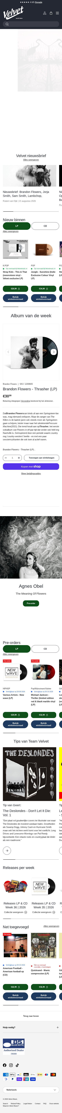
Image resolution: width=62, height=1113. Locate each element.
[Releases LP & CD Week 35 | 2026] (43, 886)
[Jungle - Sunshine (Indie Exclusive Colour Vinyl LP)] (43, 249)
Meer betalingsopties (31, 473)
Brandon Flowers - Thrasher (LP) (30, 389)
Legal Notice (27, 1103)
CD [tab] (45, 226)
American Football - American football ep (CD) (13, 971)
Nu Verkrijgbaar (31, 116)
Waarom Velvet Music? (11, 1106)
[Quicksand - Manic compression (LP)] (43, 945)
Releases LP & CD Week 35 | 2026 (44, 905)
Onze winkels (54, 1103)
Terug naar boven (31, 1016)
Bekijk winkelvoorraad (15, 298)
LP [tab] (16, 226)
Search (5, 1103)
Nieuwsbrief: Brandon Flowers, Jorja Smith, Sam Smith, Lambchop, (26, 194)
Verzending (25, 401)
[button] (51, 13)
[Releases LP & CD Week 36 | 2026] (15, 886)
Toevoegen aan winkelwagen (41, 458)
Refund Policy (15, 1103)
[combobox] (31, 24)
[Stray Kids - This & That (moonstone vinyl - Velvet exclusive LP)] (15, 249)
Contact (37, 1103)
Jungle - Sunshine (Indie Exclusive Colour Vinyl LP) (43, 275)
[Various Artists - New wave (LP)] (15, 672)
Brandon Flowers (10, 384)
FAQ (44, 1103)
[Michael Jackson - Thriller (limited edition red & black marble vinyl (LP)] (43, 672)
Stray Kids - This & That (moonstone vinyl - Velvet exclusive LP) (15, 275)
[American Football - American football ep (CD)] (15, 945)
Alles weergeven (31, 159)
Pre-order (31, 603)
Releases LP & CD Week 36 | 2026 (15, 905)
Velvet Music (12, 1099)
